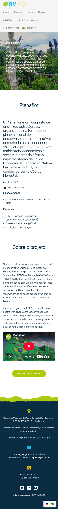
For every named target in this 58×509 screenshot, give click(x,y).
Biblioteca (8, 19)
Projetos (31, 12)
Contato (35, 19)
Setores (18, 12)
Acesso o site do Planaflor (29, 373)
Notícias (42, 12)
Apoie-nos (23, 19)
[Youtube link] (36, 488)
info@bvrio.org (38, 454)
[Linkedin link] (29, 488)
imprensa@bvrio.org (40, 457)
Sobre (6, 12)
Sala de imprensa (11, 27)
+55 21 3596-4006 (29, 474)
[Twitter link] (22, 488)
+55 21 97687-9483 (29, 477)
